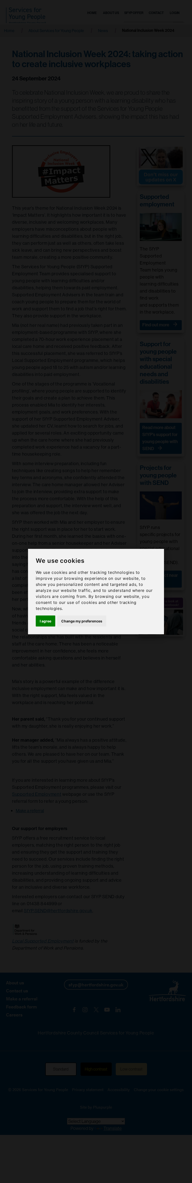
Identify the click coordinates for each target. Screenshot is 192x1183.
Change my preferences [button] (81, 621)
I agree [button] (45, 621)
